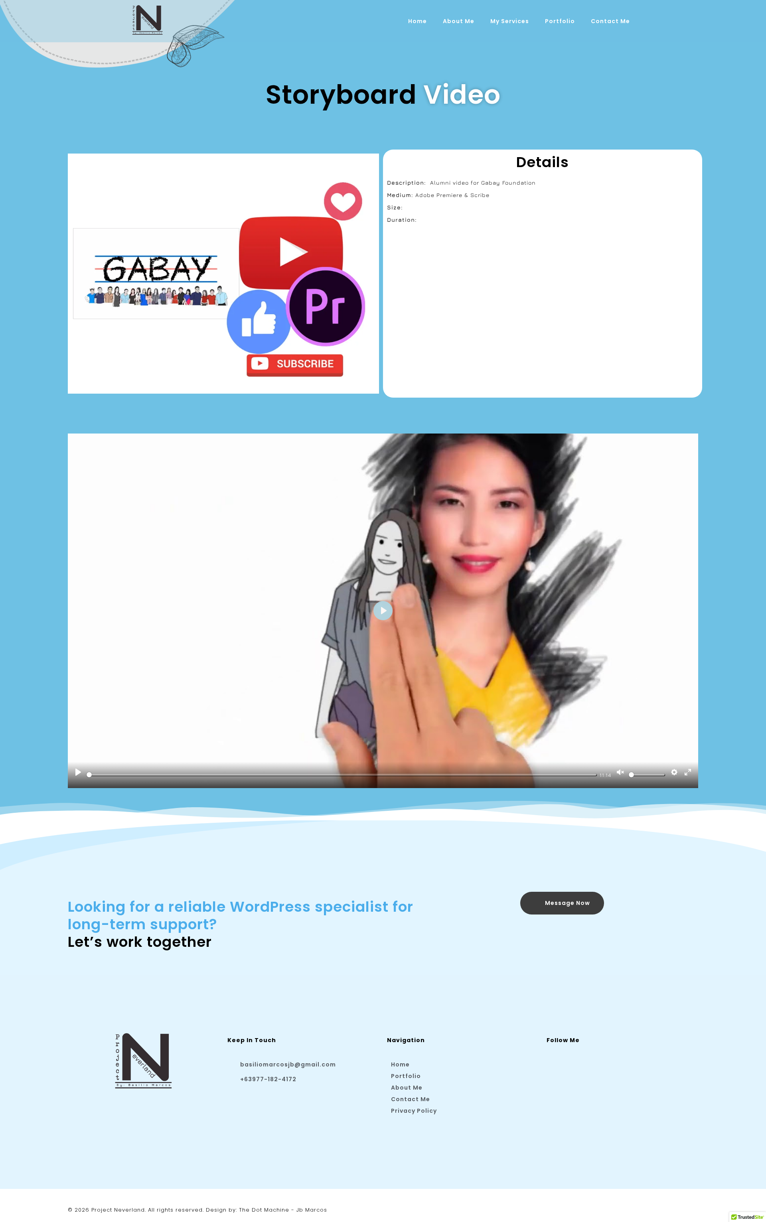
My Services (509, 21)
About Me (458, 21)
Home (417, 21)
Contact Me (610, 21)
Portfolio (560, 21)
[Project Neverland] (148, 20)
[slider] (341, 775)
